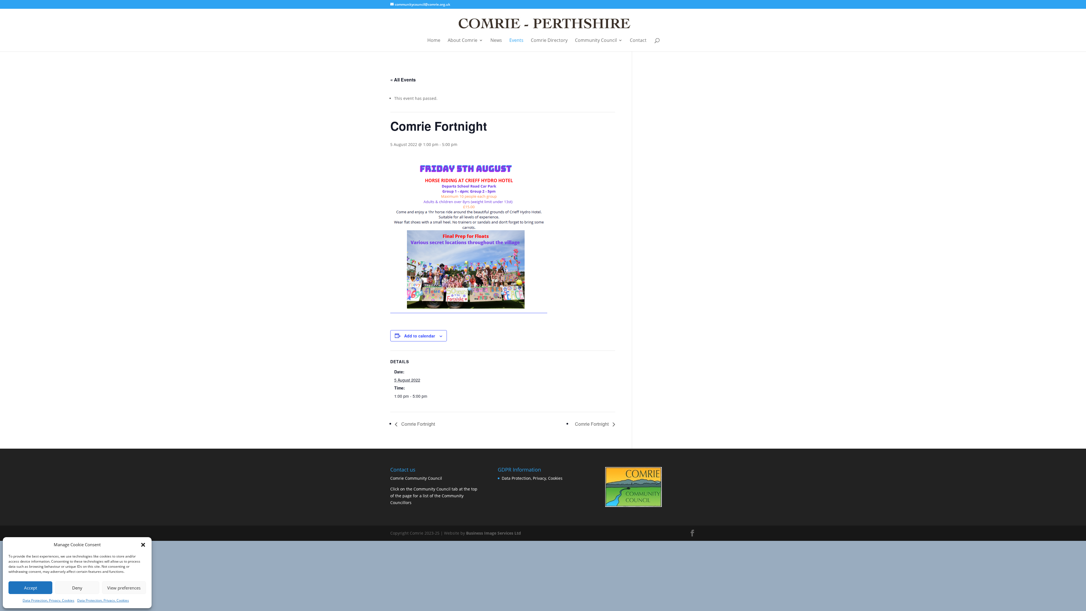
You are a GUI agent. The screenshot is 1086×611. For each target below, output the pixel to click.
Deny (77, 588)
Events (516, 40)
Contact (638, 40)
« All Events (403, 79)
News (496, 40)
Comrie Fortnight (417, 424)
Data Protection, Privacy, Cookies (48, 600)
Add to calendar (419, 336)
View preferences (124, 588)
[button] (143, 545)
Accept (30, 588)
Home (433, 40)
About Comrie (462, 40)
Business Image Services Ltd (493, 533)
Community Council (596, 40)
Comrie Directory (549, 40)
